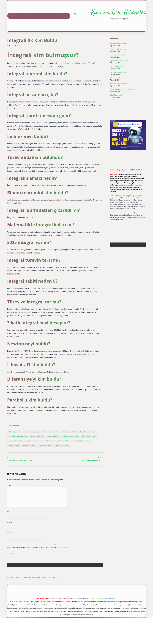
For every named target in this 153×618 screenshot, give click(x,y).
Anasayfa (13, 16)
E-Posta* (9, 522)
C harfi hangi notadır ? (116, 95)
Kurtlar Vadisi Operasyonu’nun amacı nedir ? (123, 89)
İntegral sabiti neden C (53, 436)
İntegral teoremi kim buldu (70, 436)
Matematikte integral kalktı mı (80, 441)
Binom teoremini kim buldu (51, 432)
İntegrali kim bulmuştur (15, 441)
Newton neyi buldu (14, 445)
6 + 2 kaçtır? (11, 553)
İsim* (8, 512)
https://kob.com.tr (43, 577)
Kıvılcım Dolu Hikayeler (118, 12)
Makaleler (16, 426)
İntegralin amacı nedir (32, 441)
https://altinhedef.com (15, 577)
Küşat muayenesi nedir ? (117, 78)
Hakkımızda (60, 16)
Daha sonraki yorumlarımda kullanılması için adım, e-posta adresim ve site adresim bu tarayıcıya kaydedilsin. (38, 547)
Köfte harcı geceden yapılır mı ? (119, 83)
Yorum (9, 485)
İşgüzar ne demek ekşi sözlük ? (119, 61)
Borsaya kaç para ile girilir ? (118, 43)
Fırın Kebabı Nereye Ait (90, 461)
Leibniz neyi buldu (63, 441)
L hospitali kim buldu (48, 441)
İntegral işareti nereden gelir (88, 432)
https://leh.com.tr (30, 577)
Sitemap (53, 577)
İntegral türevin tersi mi (88, 436)
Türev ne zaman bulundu (45, 445)
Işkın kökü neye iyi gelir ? (117, 55)
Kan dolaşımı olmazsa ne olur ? (119, 72)
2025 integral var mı (14, 432)
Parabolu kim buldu (28, 445)
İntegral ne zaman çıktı (36, 436)
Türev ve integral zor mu (63, 445)
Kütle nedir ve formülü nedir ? (118, 49)
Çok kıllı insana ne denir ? (117, 66)
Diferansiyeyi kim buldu (69, 432)
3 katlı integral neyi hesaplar (32, 432)
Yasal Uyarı (45, 16)
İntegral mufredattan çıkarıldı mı (18, 436)
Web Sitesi (10, 533)
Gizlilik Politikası (29, 16)
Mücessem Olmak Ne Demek (20, 461)
